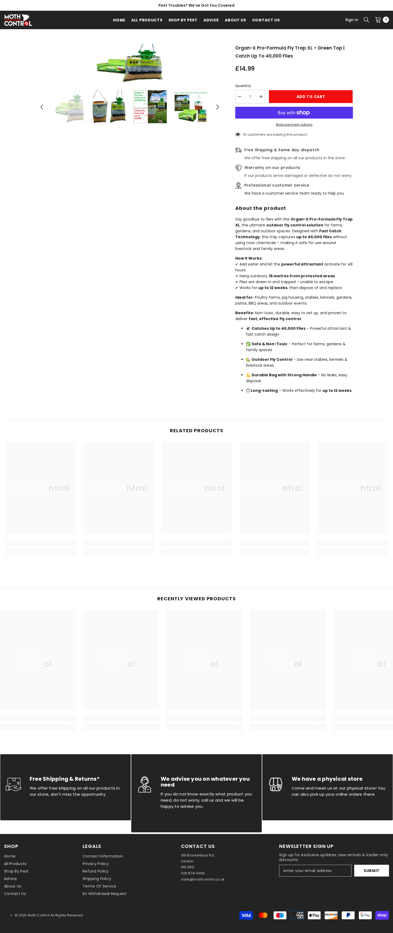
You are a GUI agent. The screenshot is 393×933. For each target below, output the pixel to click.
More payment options (294, 124)
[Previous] (42, 107)
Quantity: (243, 86)
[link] (40, 543)
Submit (372, 870)
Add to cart (310, 96)
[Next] (218, 107)
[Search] (366, 19)
